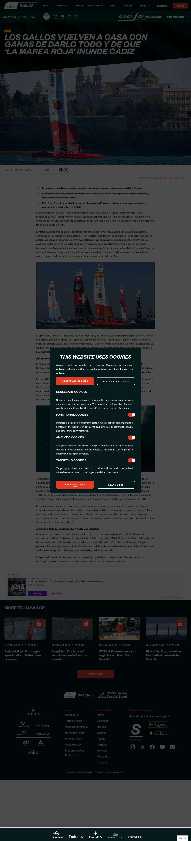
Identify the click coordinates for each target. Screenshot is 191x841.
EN (180, 838)
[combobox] (182, 838)
